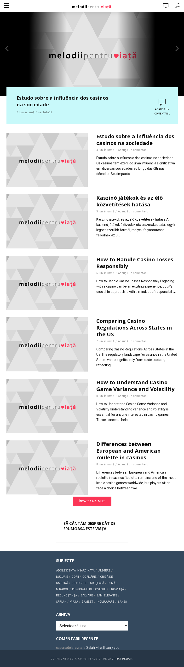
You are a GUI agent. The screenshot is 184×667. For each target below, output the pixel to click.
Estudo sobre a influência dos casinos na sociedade (62, 101)
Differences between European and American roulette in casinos (128, 450)
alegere (104, 570)
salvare (87, 595)
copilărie (89, 576)
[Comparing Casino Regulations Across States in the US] (47, 344)
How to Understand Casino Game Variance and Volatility (135, 385)
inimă (111, 583)
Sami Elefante (107, 595)
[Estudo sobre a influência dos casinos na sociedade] (47, 160)
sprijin (61, 601)
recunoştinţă (66, 595)
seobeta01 (45, 112)
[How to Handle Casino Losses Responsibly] (47, 283)
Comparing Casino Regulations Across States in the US (134, 327)
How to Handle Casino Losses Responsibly (134, 262)
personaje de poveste (89, 589)
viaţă (74, 601)
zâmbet (87, 601)
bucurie (62, 576)
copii (75, 576)
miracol (62, 589)
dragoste (79, 583)
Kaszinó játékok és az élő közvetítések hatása (129, 201)
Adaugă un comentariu (162, 111)
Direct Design (122, 658)
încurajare (105, 601)
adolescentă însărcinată (75, 570)
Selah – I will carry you (102, 647)
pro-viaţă (116, 589)
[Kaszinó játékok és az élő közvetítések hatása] (47, 221)
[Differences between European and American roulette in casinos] (47, 467)
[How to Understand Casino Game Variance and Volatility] (47, 406)
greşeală (97, 583)
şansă (122, 601)
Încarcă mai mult (92, 501)
